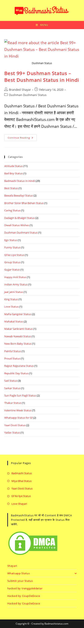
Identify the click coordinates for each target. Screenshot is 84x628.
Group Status (12, 262)
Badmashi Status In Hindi (19, 181)
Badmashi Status (21, 473)
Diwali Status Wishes (16, 225)
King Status (11, 299)
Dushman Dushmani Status (27, 95)
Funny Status (12, 247)
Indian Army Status (16, 284)
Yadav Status (12, 432)
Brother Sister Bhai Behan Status (24, 203)
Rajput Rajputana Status (19, 366)
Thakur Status (12, 403)
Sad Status (10, 380)
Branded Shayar (20, 90)
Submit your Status (20, 581)
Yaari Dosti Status (14, 425)
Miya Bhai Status (21, 481)
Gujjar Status (12, 269)
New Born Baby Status (17, 343)
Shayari (12, 566)
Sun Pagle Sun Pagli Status (20, 395)
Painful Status (12, 351)
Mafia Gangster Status (17, 314)
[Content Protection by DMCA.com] (32, 542)
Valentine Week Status (17, 410)
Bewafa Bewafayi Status (18, 195)
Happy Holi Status (15, 277)
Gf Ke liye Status (21, 496)
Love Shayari (19, 504)
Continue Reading (22, 136)
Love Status (11, 306)
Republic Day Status (16, 373)
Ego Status (10, 240)
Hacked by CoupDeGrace (23, 596)
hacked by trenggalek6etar (25, 588)
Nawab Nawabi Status (17, 336)
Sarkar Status (12, 388)
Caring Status (12, 210)
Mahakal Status (13, 321)
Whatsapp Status (18, 573)
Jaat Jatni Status (13, 292)
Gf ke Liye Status (14, 255)
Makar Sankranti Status (18, 329)
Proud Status (12, 358)
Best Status (11, 188)
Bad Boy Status (13, 173)
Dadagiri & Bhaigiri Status (19, 218)
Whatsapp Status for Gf (18, 417)
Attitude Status (13, 166)
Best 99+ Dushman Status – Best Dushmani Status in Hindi (41, 76)
